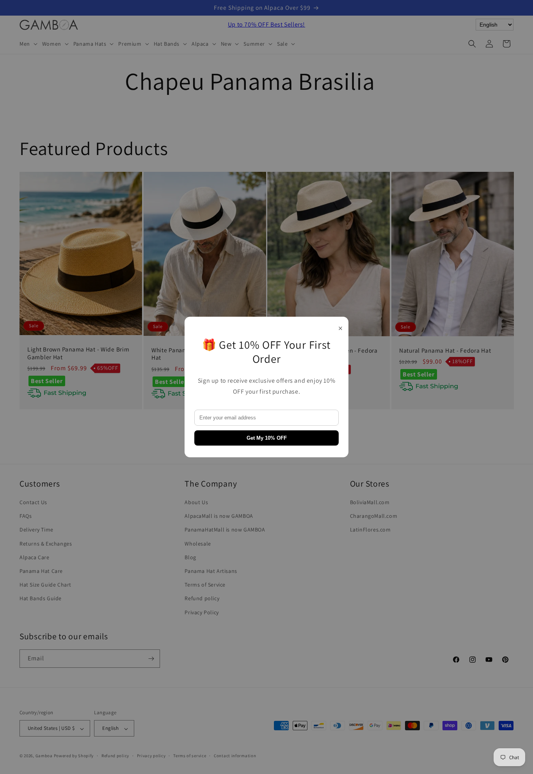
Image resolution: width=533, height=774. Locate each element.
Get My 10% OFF (267, 438)
